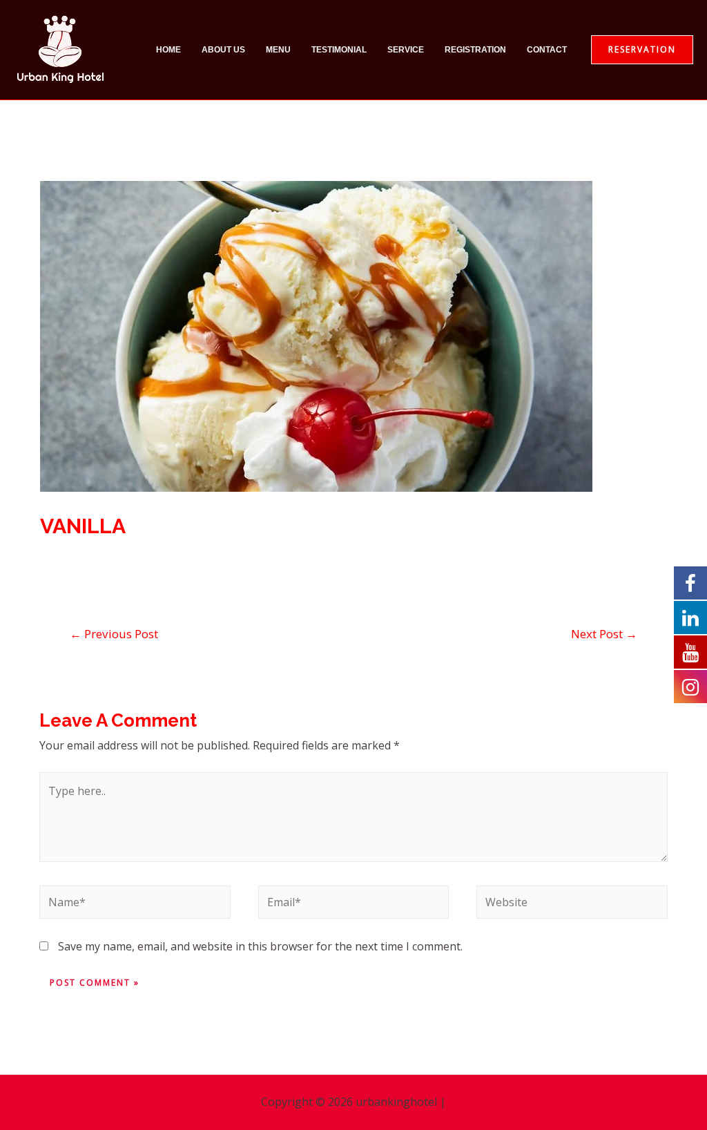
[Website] (571, 904)
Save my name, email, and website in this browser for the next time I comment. (260, 946)
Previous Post (114, 634)
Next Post (604, 634)
